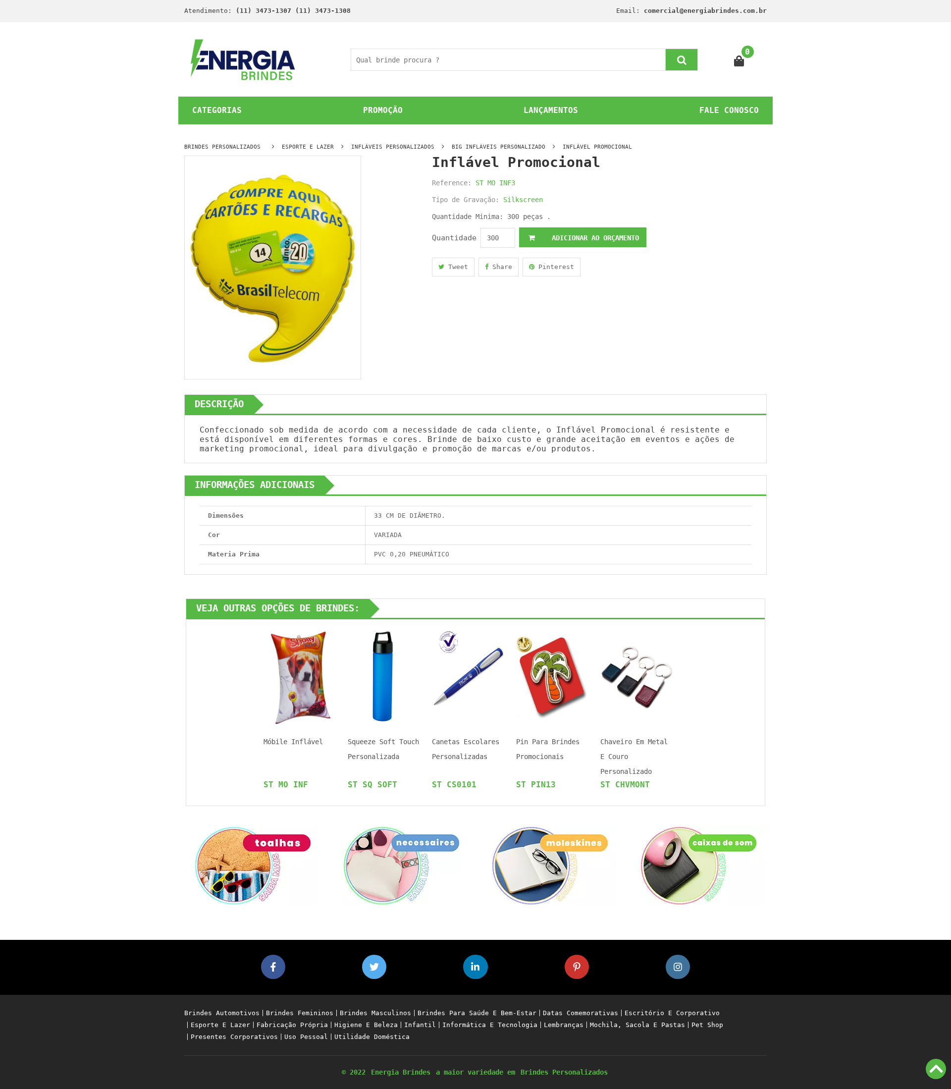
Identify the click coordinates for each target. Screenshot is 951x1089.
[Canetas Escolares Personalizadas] (468, 676)
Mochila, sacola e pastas (637, 1025)
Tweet (456, 267)
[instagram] (678, 967)
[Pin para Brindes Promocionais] (552, 676)
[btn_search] (681, 59)
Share (500, 267)
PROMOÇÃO (383, 110)
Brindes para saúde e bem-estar (477, 1013)
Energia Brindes (400, 1072)
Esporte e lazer (220, 1025)
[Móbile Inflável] (300, 676)
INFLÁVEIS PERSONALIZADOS (392, 147)
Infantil (420, 1025)
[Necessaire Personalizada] (401, 865)
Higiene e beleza (366, 1025)
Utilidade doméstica (372, 1037)
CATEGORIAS (217, 110)
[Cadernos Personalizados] (550, 865)
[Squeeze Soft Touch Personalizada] (384, 676)
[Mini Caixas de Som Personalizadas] (698, 865)
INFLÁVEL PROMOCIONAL (597, 147)
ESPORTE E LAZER (308, 147)
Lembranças (563, 1025)
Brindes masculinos (375, 1013)
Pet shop (707, 1025)
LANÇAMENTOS (551, 110)
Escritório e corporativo (672, 1013)
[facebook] (273, 967)
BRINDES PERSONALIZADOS (222, 147)
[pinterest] (577, 967)
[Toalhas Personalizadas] (252, 865)
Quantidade (454, 237)
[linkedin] (475, 967)
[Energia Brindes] (243, 59)
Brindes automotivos (222, 1013)
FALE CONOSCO (729, 110)
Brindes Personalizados (564, 1072)
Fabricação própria (292, 1025)
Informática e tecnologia (489, 1025)
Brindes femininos (299, 1013)
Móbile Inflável (293, 742)
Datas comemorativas (580, 1013)
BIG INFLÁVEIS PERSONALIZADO (498, 147)
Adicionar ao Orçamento (593, 238)
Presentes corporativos (234, 1037)
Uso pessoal (306, 1037)
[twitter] (374, 967)
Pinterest (554, 267)
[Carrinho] (739, 60)
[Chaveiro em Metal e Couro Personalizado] (636, 676)
